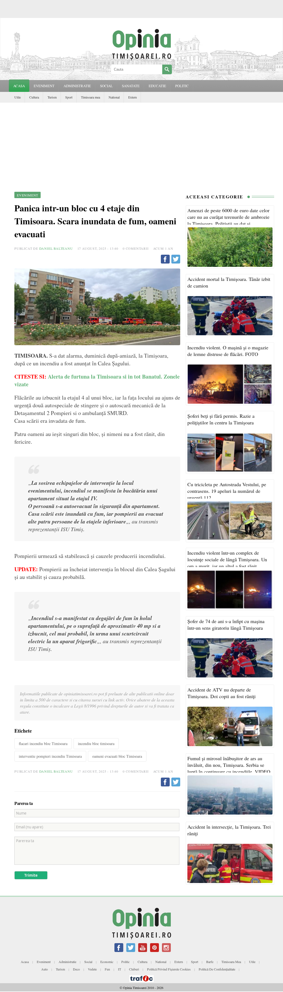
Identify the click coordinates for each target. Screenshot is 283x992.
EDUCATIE (157, 85)
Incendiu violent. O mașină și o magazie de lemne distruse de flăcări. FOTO (227, 350)
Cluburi (134, 969)
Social (88, 961)
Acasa (19, 85)
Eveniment (44, 961)
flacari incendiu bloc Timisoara (43, 743)
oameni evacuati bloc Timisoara (117, 756)
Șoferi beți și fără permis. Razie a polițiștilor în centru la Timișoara (221, 419)
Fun (107, 969)
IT (119, 969)
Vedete (92, 969)
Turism (52, 97)
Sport (68, 97)
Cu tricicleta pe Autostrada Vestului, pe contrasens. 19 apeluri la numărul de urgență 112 (226, 491)
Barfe (209, 961)
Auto (44, 969)
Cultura (34, 97)
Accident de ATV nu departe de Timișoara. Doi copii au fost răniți (221, 693)
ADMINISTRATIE (77, 85)
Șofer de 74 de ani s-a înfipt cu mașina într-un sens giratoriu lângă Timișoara (225, 624)
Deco (76, 969)
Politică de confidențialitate (217, 969)
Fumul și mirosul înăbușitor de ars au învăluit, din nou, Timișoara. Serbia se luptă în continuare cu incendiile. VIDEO (228, 765)
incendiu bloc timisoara (96, 743)
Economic (106, 961)
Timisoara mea (90, 97)
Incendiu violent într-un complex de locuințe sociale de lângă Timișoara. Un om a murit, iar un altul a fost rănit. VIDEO (227, 562)
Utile (17, 97)
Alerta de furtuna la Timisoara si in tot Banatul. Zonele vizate (97, 380)
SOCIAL (106, 85)
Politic (125, 961)
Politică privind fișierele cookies (169, 969)
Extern (132, 97)
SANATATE (131, 85)
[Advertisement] (141, 144)
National (114, 97)
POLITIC (182, 85)
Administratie (67, 961)
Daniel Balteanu (56, 248)
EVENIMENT (44, 85)
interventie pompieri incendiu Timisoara (50, 756)
